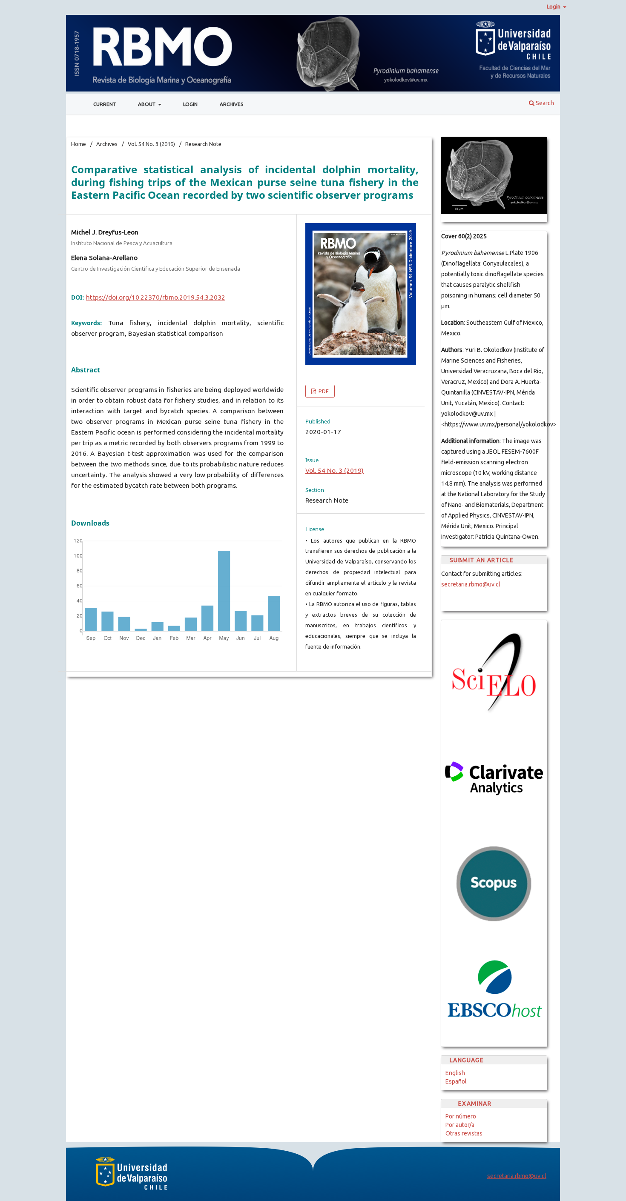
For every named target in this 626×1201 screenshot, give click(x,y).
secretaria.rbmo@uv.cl (470, 584)
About (147, 104)
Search (544, 103)
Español (456, 1081)
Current (104, 104)
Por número (460, 1116)
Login (190, 104)
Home (78, 144)
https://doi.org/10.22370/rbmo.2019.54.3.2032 (155, 297)
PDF (323, 391)
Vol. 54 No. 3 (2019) (151, 144)
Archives (231, 104)
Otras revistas (463, 1133)
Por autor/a (459, 1124)
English (455, 1072)
